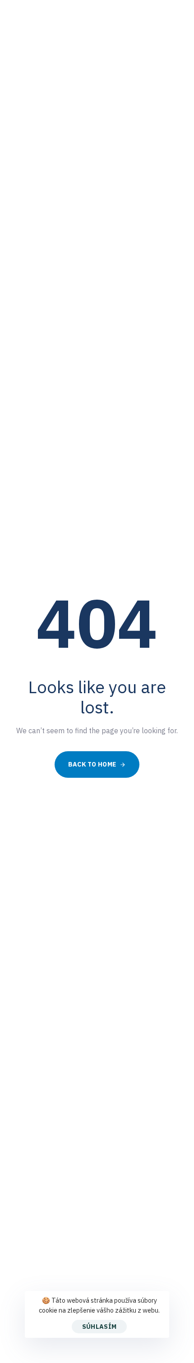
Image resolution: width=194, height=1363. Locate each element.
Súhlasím (99, 1327)
